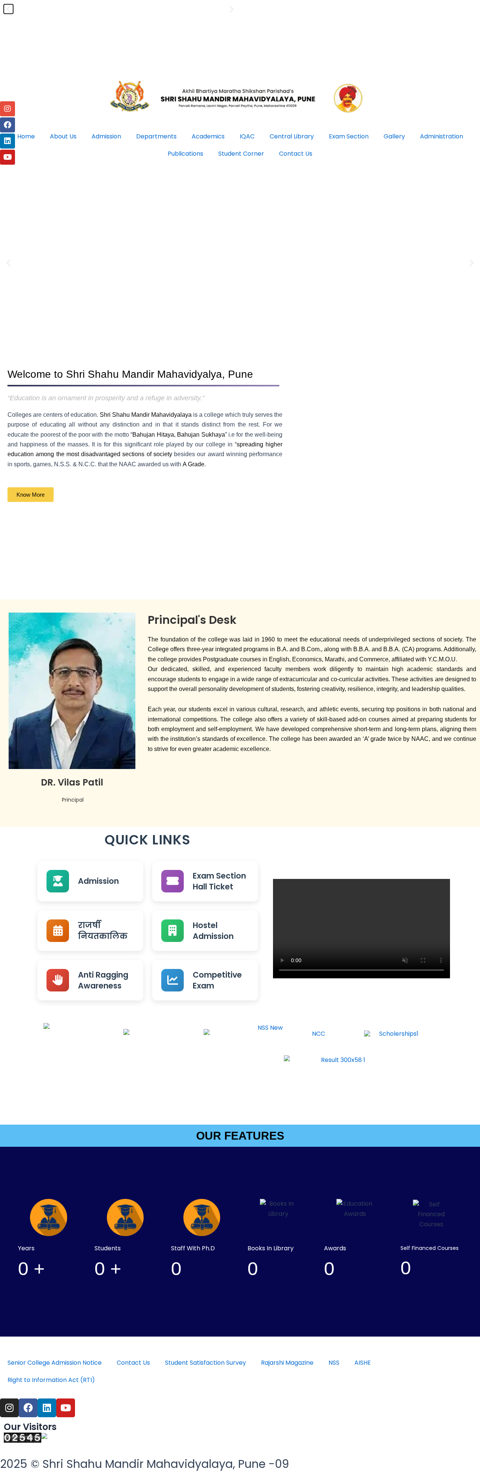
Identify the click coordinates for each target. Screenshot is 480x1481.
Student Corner (241, 153)
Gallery (394, 136)
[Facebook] (7, 124)
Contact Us (295, 153)
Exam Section (349, 136)
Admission (106, 136)
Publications (185, 153)
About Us (63, 136)
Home (26, 136)
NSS (333, 1362)
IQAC (247, 136)
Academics (208, 136)
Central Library (292, 136)
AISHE (362, 1362)
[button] (8, 262)
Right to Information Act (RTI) (51, 1380)
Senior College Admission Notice (55, 1362)
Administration (441, 136)
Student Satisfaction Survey (205, 1362)
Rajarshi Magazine (287, 1362)
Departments (156, 136)
